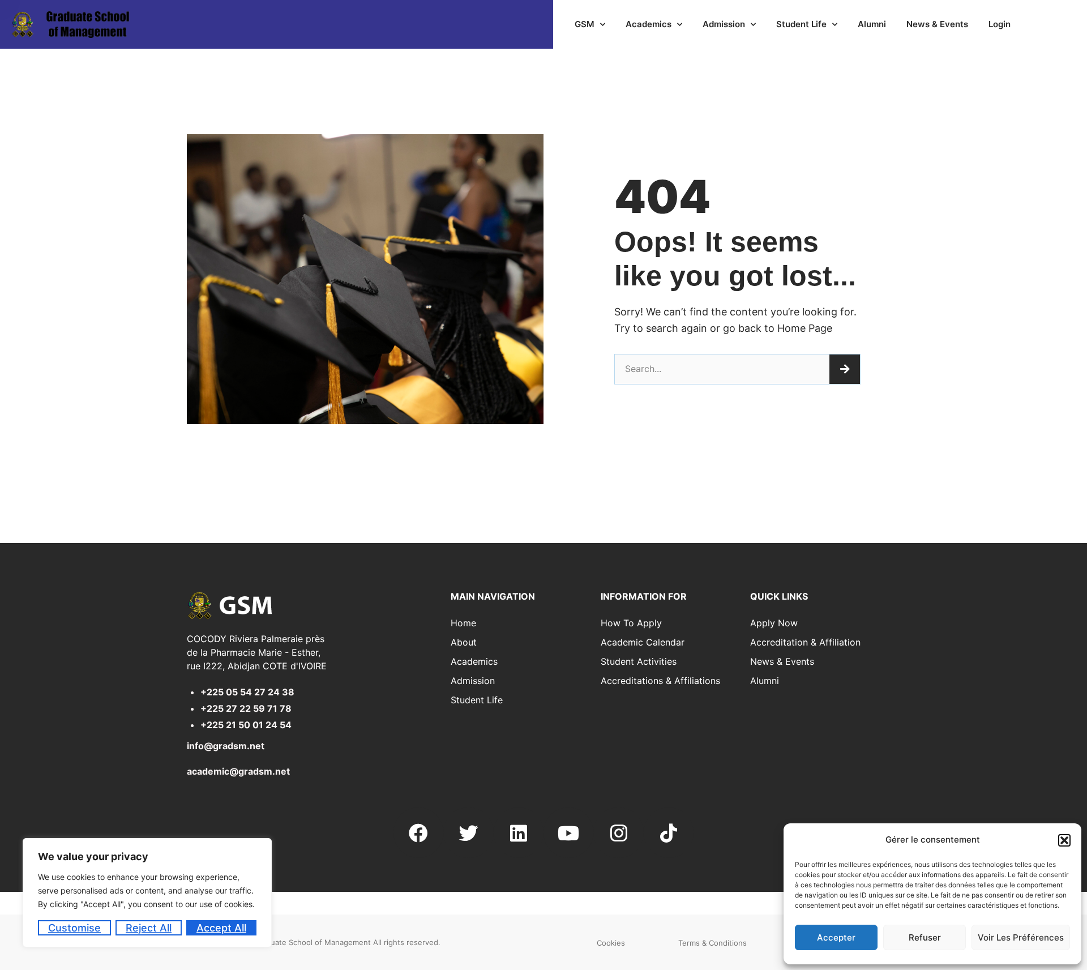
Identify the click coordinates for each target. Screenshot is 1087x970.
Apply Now (774, 623)
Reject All (149, 928)
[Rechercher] (844, 369)
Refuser (925, 937)
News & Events (937, 24)
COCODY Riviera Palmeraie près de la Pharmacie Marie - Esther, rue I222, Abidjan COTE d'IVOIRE (257, 652)
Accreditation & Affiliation (805, 642)
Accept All (221, 928)
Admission (724, 24)
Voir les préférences (1021, 937)
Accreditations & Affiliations (660, 680)
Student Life (801, 24)
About (464, 642)
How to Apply (631, 623)
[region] (147, 892)
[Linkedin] (519, 832)
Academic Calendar (642, 642)
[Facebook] (418, 832)
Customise (74, 928)
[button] (1064, 840)
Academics (648, 24)
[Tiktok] (669, 832)
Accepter (836, 937)
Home (463, 623)
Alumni (872, 24)
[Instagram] (618, 832)
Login (999, 24)
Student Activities (639, 661)
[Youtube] (568, 832)
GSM (584, 24)
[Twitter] (468, 832)
